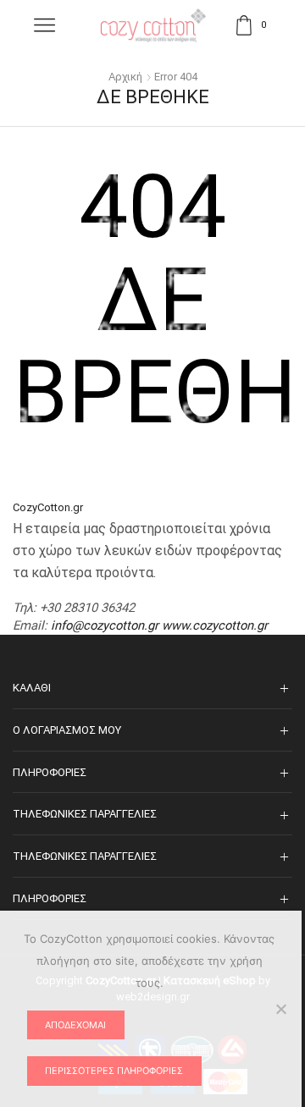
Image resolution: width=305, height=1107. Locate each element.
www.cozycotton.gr (215, 625)
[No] (280, 1008)
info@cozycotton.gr (104, 625)
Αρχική (125, 76)
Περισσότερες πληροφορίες (114, 1071)
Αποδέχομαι (75, 1025)
